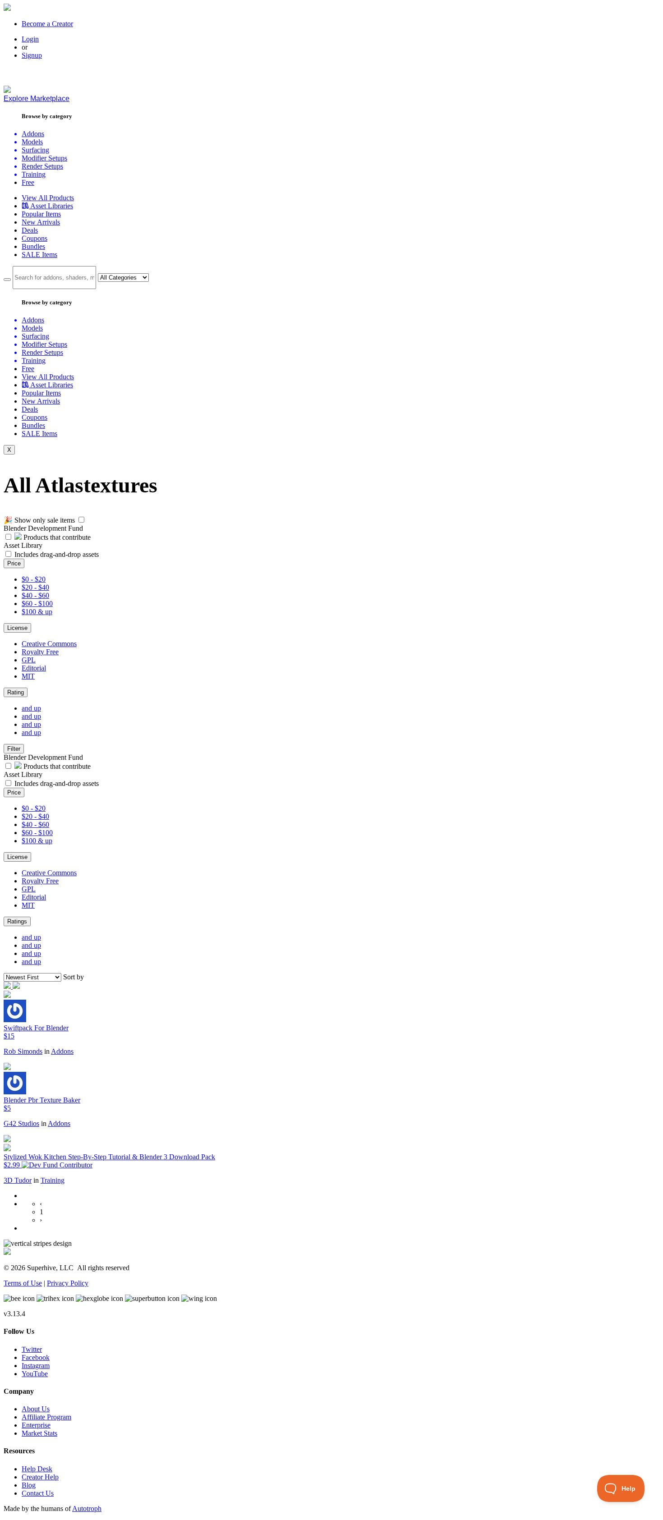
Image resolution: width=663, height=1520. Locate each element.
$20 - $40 (35, 587)
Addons (62, 1051)
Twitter (32, 1349)
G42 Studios (21, 1123)
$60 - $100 (37, 603)
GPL (29, 660)
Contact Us (38, 1493)
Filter (13, 748)
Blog (29, 1485)
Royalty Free (40, 652)
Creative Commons (49, 643)
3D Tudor (18, 1180)
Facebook (36, 1357)
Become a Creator (47, 24)
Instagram (36, 1365)
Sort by (73, 977)
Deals (30, 230)
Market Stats (39, 1433)
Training (52, 1180)
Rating (15, 692)
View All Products (48, 198)
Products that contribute (56, 537)
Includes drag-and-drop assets (56, 554)
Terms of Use (23, 1283)
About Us (36, 1409)
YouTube (35, 1374)
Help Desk (37, 1469)
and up (31, 708)
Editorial (34, 668)
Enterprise (36, 1425)
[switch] (81, 520)
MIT (28, 676)
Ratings (17, 921)
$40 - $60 (35, 595)
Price (14, 563)
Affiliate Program (46, 1417)
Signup (32, 55)
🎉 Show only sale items (39, 520)
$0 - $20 (34, 579)
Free (28, 182)
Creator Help (40, 1477)
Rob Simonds (23, 1051)
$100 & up (37, 611)
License (17, 628)
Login (30, 39)
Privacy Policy (67, 1283)
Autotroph (86, 1508)
